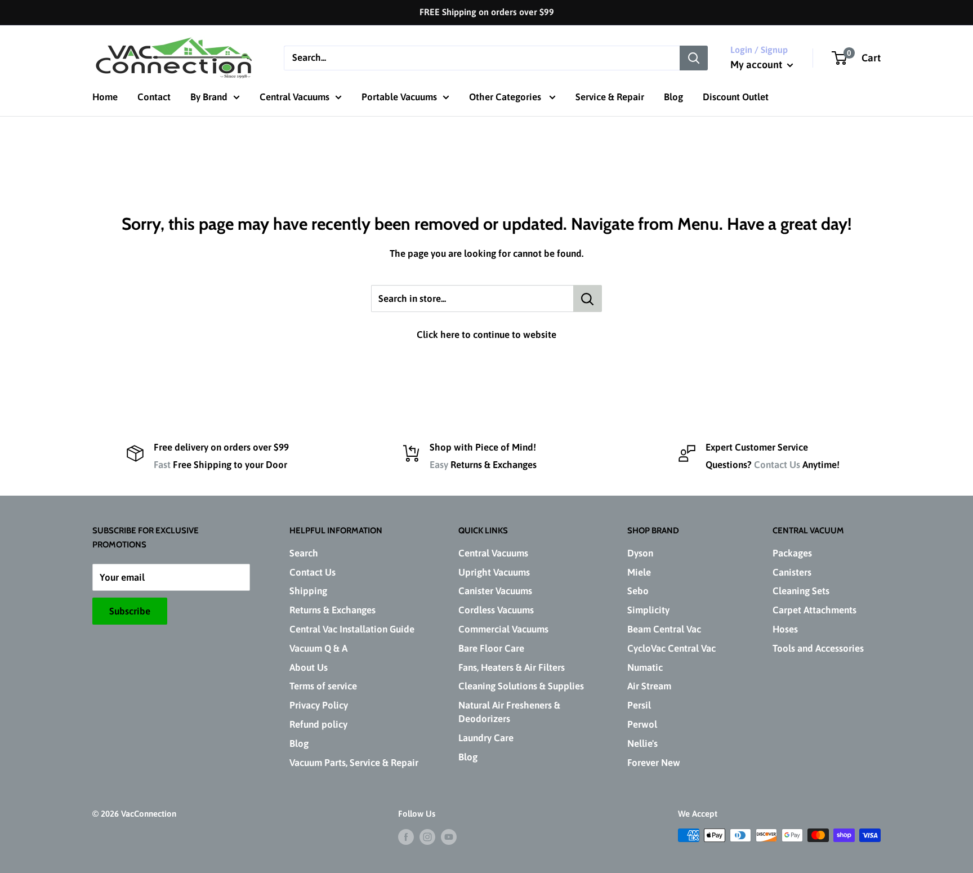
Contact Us (777, 464)
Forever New (653, 762)
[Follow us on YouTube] (449, 837)
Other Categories (506, 97)
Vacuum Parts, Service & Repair (353, 762)
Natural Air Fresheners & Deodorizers (509, 712)
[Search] (694, 57)
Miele (639, 572)
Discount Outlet (736, 97)
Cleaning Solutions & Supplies (521, 686)
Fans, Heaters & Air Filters (511, 667)
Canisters (792, 572)
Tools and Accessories (818, 648)
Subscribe (129, 611)
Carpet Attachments (814, 610)
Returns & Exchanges (332, 610)
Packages (792, 553)
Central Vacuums (294, 97)
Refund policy (318, 724)
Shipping (308, 590)
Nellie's (642, 743)
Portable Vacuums (399, 97)
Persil (639, 705)
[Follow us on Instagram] (427, 837)
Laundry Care (486, 737)
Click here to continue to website (486, 334)
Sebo (638, 590)
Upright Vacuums (494, 572)
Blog (673, 97)
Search (303, 553)
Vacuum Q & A (318, 648)
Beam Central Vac (664, 629)
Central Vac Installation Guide (351, 629)
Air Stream (649, 686)
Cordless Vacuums (496, 610)
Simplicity (648, 610)
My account (757, 64)
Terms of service (323, 686)
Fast (162, 464)
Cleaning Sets (801, 590)
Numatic (645, 667)
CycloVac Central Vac (671, 648)
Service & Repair (609, 97)
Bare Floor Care (491, 648)
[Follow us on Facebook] (406, 837)
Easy (439, 464)
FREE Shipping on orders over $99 (486, 12)
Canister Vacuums (495, 590)
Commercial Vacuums (503, 629)
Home (105, 97)
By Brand (208, 97)
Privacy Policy (318, 705)
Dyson (640, 553)
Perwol (642, 724)
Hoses (785, 629)
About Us (308, 667)
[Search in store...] (587, 298)
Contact (154, 97)
